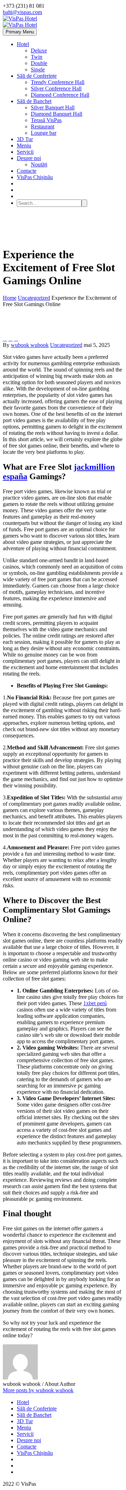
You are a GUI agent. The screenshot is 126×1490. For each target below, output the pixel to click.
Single (38, 69)
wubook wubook (30, 345)
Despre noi (29, 158)
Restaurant (42, 126)
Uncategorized (66, 345)
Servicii (25, 152)
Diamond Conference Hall (60, 95)
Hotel (23, 44)
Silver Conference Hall (56, 88)
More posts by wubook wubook (38, 1390)
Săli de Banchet (34, 101)
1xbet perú (95, 1003)
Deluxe (39, 50)
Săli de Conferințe (37, 76)
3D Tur (25, 139)
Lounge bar (43, 133)
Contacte (26, 171)
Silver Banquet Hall (53, 107)
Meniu (24, 145)
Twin (36, 57)
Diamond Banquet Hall (56, 114)
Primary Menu (20, 31)
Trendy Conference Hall (57, 82)
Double (39, 63)
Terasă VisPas (46, 120)
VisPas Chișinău (35, 177)
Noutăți (39, 164)
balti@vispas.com (22, 12)
